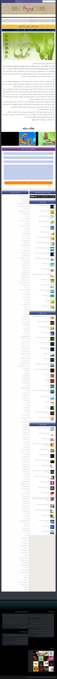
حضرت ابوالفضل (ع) (25, 336)
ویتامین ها (26, 579)
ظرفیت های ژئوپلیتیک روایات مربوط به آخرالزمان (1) (42, 253)
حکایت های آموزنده (25, 358)
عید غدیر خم (26, 471)
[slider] (33, 196)
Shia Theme (53, 677)
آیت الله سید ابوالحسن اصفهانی (23, 203)
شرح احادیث (39, 30)
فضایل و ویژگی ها (25, 486)
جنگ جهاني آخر (47, 300)
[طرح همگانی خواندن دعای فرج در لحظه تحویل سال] (52, 511)
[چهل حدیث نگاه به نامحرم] (52, 516)
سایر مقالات (26, 420)
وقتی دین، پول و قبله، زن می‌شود (49, 144)
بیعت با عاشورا (47, 379)
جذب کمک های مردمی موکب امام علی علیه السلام (42, 460)
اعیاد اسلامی (26, 250)
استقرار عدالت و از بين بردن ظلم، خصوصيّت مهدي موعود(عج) (40, 274)
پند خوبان (26, 307)
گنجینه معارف (26, 511)
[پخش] (53, 196)
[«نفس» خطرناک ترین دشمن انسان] (52, 493)
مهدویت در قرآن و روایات (24, 557)
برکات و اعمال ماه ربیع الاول (45, 332)
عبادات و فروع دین (25, 459)
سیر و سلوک (26, 425)
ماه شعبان (26, 518)
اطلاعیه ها (26, 243)
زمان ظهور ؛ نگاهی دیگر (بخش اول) (44, 216)
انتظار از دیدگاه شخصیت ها (24, 289)
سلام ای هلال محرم (46, 358)
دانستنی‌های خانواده (25, 388)
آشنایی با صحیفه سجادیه (24, 196)
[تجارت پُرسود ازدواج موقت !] (52, 439)
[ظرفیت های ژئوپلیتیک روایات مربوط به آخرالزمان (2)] (52, 259)
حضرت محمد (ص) (25, 351)
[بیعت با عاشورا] (52, 381)
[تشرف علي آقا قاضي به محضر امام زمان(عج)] (52, 506)
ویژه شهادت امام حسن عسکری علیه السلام (43, 321)
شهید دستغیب (26, 442)
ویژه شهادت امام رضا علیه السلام (44, 348)
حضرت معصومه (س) (25, 353)
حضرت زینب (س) (25, 343)
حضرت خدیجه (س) (25, 339)
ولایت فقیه (26, 577)
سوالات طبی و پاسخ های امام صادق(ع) (43, 487)
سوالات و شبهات (25, 422)
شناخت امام (26, 439)
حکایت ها (26, 356)
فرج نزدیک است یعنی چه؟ (45, 226)
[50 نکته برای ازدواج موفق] (52, 466)
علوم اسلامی (26, 466)
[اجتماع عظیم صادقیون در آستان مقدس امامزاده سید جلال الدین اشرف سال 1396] (52, 472)
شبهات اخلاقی (26, 430)
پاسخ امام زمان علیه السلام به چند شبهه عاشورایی (42, 369)
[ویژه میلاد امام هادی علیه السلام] (52, 397)
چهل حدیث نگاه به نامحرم (45, 515)
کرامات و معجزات (25, 498)
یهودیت (27, 589)
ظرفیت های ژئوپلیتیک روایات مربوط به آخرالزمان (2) (42, 258)
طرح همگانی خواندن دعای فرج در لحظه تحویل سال (42, 510)
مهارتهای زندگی (25, 552)
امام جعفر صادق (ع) (25, 253)
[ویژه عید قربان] (52, 403)
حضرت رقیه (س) (25, 341)
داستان (27, 385)
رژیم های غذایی (25, 398)
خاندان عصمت (26, 368)
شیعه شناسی (26, 447)
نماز (27, 567)
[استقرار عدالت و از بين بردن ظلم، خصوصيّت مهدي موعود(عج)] (52, 275)
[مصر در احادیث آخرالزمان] (52, 307)
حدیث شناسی (26, 334)
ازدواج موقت (26, 233)
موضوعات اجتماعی (25, 562)
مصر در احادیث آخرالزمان (45, 306)
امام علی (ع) (26, 270)
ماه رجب (26, 513)
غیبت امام (26, 479)
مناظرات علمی (26, 548)
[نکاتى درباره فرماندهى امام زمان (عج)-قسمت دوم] (52, 249)
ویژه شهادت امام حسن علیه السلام (44, 342)
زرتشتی (27, 410)
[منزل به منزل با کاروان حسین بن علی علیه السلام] (52, 365)
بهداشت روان (26, 297)
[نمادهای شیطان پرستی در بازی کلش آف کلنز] (52, 429)
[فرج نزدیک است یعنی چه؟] (52, 228)
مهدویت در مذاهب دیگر (24, 560)
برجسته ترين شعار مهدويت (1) (45, 279)
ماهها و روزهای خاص (25, 520)
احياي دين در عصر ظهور (46, 295)
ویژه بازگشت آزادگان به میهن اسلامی (44, 327)
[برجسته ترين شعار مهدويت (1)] (52, 281)
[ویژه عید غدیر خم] (52, 386)
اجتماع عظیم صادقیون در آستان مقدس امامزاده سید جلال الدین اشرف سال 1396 (40, 471)
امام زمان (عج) (42, 21)
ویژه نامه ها (26, 587)
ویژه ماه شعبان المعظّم (46, 525)
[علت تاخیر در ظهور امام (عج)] (28, 46)
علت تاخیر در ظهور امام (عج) (28, 26)
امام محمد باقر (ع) (25, 275)
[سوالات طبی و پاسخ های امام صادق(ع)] (52, 488)
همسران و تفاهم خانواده (24, 572)
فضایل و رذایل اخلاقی (25, 484)
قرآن (27, 491)
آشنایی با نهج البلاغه (25, 198)
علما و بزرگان (26, 464)
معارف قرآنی (26, 543)
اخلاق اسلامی (26, 218)
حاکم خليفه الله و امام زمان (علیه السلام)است (43, 205)
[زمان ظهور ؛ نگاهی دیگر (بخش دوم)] (10, 140)
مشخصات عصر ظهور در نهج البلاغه (44, 232)
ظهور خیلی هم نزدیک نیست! (45, 269)
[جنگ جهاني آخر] (52, 302)
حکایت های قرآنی (25, 361)
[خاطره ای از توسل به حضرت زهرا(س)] (52, 434)
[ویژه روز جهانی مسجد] (52, 354)
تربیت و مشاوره (26, 314)
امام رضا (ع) (26, 262)
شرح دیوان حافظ (25, 437)
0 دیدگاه (22, 30)
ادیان (27, 223)
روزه (27, 405)
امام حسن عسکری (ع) (25, 257)
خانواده (27, 371)
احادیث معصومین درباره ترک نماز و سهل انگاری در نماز (41, 476)
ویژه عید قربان (47, 401)
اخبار (27, 216)
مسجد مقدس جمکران (25, 538)
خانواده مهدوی (26, 375)
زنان (27, 412)
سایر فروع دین (26, 417)
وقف (27, 575)
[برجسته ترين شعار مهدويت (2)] (52, 286)
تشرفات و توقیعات (25, 316)
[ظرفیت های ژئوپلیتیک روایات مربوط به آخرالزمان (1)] (52, 254)
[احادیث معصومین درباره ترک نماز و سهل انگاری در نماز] (52, 478)
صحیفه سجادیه (26, 449)
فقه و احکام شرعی (25, 489)
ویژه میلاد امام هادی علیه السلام (44, 396)
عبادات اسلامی (26, 457)
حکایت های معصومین (25, 363)
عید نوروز (26, 476)
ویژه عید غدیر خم (46, 385)
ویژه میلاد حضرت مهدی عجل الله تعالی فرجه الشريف (42, 412)
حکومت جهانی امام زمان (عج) (23, 366)
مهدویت (36, 30)
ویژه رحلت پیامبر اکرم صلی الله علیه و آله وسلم (42, 337)
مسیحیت (26, 540)
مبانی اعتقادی (26, 523)
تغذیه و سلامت (26, 319)
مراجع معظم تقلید (25, 530)
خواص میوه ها (26, 383)
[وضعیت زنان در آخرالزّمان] (52, 265)
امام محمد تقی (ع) (25, 277)
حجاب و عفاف (26, 329)
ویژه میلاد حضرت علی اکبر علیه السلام (43, 417)
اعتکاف (27, 248)
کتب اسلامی (26, 496)
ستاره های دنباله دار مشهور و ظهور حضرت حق (42, 237)
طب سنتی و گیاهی (25, 452)
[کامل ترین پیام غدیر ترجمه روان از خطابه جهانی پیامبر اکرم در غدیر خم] (52, 392)
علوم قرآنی (26, 469)
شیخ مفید (26, 444)
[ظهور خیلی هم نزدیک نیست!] (52, 270)
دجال (27, 390)
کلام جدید (26, 503)
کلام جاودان (26, 501)
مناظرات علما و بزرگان (25, 545)
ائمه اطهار (48, 21)
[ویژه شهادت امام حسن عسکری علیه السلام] (52, 323)
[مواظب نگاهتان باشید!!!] (52, 532)
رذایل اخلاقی (26, 395)
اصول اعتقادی (26, 240)
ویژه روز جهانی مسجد (46, 353)
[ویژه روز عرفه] (52, 408)
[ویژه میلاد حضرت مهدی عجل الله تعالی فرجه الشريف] (52, 413)
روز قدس (26, 400)
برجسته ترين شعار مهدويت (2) (45, 284)
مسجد (27, 535)
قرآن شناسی (26, 493)
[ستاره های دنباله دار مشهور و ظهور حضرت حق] (52, 238)
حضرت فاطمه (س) (25, 348)
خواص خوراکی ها (25, 378)
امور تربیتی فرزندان (25, 284)
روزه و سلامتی (26, 407)
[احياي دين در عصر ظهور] (52, 296)
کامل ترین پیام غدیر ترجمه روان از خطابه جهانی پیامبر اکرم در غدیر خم (40, 391)
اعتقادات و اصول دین (25, 245)
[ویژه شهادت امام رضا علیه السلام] (52, 349)
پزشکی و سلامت (25, 304)
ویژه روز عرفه (47, 406)
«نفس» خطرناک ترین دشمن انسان (44, 492)
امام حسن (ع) (26, 255)
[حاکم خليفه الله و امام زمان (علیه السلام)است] (52, 207)
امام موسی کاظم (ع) (25, 280)
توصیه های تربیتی (25, 321)
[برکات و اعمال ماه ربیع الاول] (52, 333)
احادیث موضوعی (25, 213)
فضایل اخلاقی (26, 481)
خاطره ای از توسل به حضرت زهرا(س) (44, 433)
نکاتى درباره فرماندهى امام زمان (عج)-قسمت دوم (42, 247)
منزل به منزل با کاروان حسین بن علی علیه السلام (42, 364)
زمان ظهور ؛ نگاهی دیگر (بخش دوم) (13, 144)
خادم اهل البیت (50, 30)
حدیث (27, 331)
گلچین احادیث (26, 508)
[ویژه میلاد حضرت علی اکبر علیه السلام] (52, 418)
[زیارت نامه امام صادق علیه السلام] (52, 451)
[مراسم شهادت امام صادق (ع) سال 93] (52, 456)
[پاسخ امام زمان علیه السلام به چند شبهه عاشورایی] (52, 370)
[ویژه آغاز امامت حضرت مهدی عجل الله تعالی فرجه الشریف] (52, 317)
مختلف (27, 525)
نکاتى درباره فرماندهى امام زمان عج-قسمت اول (42, 242)
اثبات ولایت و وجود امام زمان (24, 211)
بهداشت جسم (26, 294)
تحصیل (27, 309)
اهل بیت (26, 292)
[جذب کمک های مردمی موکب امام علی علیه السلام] (52, 461)
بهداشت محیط (26, 299)
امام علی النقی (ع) (25, 272)
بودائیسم (27, 302)
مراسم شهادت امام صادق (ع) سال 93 (44, 454)
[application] (42, 196)
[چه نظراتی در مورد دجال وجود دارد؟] (52, 483)
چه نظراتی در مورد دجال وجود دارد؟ (44, 481)
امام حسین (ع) (26, 260)
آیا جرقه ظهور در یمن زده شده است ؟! (44, 520)
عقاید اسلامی (26, 461)
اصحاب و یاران (26, 238)
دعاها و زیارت (26, 393)
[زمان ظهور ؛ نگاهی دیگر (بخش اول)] (52, 217)
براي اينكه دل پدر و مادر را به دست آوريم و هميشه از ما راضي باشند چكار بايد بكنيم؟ (40, 444)
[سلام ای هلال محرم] (52, 360)
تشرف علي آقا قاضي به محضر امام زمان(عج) (43, 504)
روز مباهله (26, 402)
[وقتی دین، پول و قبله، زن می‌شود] (45, 140)
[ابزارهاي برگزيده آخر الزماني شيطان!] (52, 291)
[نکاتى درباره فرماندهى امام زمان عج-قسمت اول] (52, 244)
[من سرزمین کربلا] (52, 376)
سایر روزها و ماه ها (25, 415)
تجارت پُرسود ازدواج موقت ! (45, 438)
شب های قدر (26, 427)
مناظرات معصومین (25, 550)
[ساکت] (36, 196)
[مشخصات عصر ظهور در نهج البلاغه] (52, 233)
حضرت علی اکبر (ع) (25, 346)
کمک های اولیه (25, 506)
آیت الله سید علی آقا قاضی (24, 206)
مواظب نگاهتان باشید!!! (46, 531)
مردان (27, 533)
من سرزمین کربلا (47, 374)
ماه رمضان (26, 516)
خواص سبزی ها (25, 380)
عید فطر (27, 474)
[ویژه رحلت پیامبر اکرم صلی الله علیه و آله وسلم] (52, 339)
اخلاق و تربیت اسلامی (25, 221)
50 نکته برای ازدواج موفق (45, 465)
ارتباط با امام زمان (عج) (24, 226)
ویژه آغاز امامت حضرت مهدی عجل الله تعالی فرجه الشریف (41, 316)
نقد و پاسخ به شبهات (25, 565)
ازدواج (27, 228)
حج (27, 326)
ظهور (27, 454)
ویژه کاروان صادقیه (25, 584)
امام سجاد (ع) (26, 267)
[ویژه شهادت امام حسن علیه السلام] (52, 344)
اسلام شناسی (26, 235)
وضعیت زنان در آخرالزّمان (45, 263)
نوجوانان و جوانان (25, 570)
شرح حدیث (26, 434)
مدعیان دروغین (26, 528)
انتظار (27, 287)
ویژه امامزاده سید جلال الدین (24, 582)
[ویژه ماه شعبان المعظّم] (52, 527)
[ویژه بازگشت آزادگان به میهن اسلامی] (52, 328)
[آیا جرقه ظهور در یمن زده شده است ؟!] (52, 522)
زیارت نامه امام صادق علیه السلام (44, 449)
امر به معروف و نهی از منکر (24, 282)
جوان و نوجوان (26, 324)
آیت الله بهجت (26, 201)
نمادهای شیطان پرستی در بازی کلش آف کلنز (43, 427)
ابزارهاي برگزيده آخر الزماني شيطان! (44, 290)
